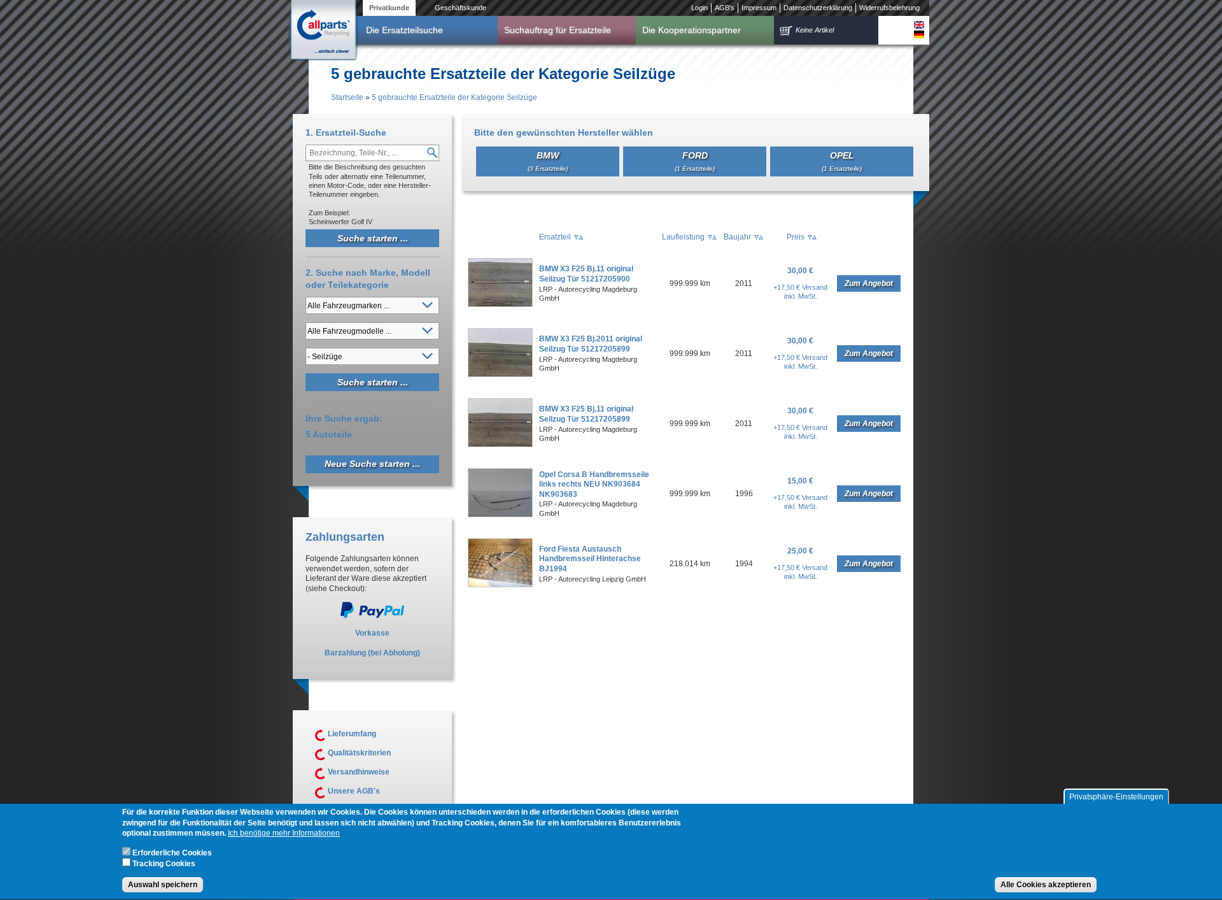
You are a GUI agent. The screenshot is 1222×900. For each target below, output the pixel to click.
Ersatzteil (555, 236)
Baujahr (737, 236)
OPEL (842, 160)
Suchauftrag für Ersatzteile (557, 30)
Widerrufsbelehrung (889, 7)
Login (699, 7)
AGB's (724, 7)
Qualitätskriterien (359, 752)
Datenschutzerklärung (817, 7)
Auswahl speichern (162, 884)
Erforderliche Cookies (172, 852)
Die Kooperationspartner (691, 30)
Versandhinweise (359, 772)
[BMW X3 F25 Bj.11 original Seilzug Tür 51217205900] (500, 304)
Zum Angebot (869, 283)
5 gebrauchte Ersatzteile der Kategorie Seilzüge (454, 97)
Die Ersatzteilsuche (404, 30)
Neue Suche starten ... (372, 464)
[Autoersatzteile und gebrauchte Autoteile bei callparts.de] (322, 31)
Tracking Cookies (163, 863)
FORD (695, 160)
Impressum (758, 7)
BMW (548, 160)
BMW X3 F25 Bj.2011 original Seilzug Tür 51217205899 (590, 344)
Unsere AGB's (354, 791)
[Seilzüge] (919, 25)
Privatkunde (389, 7)
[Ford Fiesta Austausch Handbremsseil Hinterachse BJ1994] (500, 584)
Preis (795, 236)
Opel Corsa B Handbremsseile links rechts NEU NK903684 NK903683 (594, 484)
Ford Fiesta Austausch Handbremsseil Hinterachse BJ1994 (590, 559)
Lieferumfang (352, 733)
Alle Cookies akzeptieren (1046, 884)
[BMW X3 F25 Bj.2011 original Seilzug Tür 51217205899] (500, 374)
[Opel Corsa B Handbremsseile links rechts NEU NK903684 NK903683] (500, 514)
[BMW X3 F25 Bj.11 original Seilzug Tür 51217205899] (500, 444)
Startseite (347, 97)
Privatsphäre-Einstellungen (1116, 796)
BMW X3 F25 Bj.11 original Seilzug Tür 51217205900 (586, 273)
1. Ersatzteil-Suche (346, 132)
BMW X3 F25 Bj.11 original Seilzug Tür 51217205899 (586, 414)
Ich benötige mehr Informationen (284, 833)
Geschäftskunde (460, 7)
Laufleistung (683, 236)
